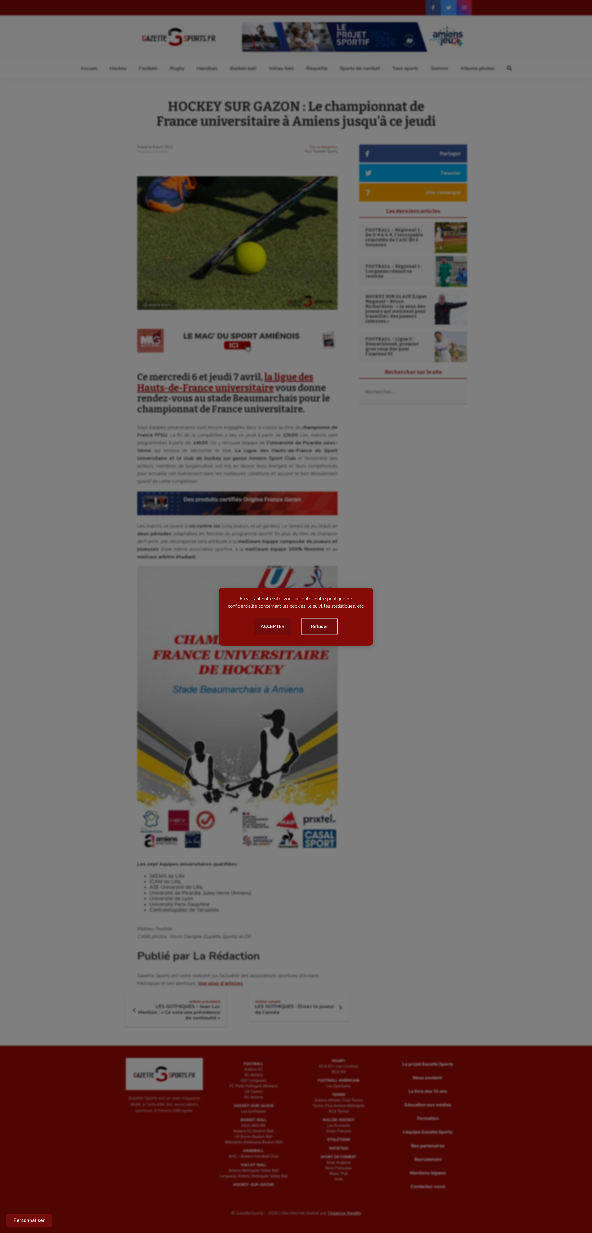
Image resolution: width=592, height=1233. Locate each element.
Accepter (273, 626)
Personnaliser (29, 1220)
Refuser (319, 626)
